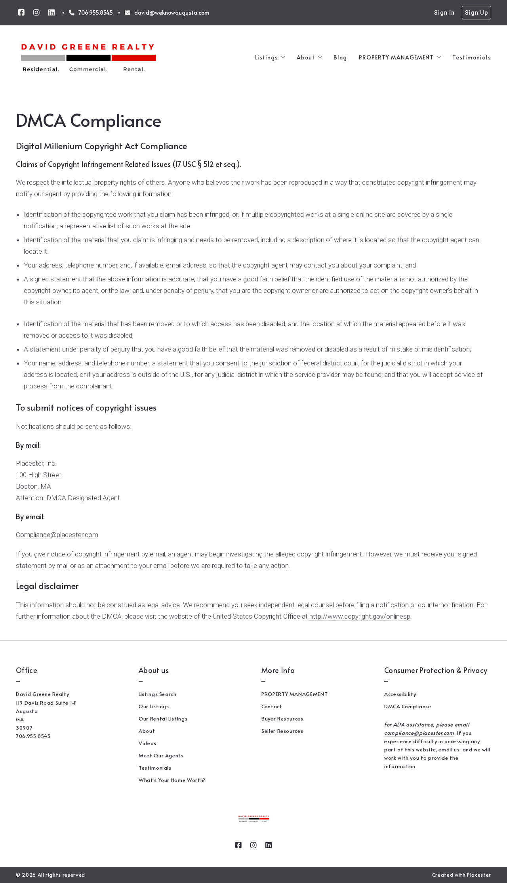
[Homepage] (88, 57)
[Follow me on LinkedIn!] (51, 12)
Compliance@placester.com (57, 535)
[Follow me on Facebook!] (21, 12)
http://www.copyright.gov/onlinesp (359, 616)
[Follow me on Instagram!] (36, 12)
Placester (479, 874)
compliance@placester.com (419, 732)
